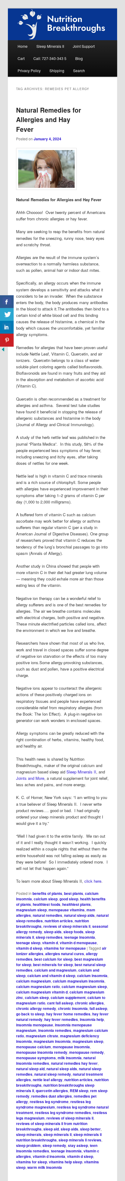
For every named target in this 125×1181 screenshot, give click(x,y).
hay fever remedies (61, 1019)
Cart (21, 58)
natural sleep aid (30, 1068)
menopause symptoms (36, 1057)
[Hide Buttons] (3, 351)
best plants (73, 893)
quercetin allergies (52, 1090)
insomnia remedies (54, 1030)
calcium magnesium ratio (38, 986)
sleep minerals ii (57, 1134)
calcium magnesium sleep (84, 986)
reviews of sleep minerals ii (66, 926)
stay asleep (78, 1145)
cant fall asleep (60, 1003)
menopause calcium (33, 1047)
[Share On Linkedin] (7, 327)
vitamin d (50, 942)
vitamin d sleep (29, 948)
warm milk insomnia (44, 1167)
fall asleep (98, 1008)
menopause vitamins (67, 910)
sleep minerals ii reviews (80, 1140)
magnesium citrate (42, 1036)
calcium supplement (68, 997)
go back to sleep (30, 1014)
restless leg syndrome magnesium (53, 1104)
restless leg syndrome (49, 1101)
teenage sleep (28, 942)
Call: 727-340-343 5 (49, 58)
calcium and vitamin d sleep (51, 975)
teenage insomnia (79, 937)
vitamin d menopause (78, 942)
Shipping (56, 70)
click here (92, 881)
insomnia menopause (34, 1025)
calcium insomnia (92, 975)
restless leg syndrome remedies (63, 1112)
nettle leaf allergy (47, 1079)
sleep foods (73, 931)
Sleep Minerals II (50, 46)
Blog (79, 58)
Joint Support (84, 46)
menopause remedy (86, 1052)
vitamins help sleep (65, 1162)
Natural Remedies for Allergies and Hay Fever (48, 119)
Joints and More (30, 778)
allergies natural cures (64, 953)
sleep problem (28, 1145)
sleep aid (51, 1129)
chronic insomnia (73, 1008)
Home (23, 46)
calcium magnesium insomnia (78, 981)
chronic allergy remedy (36, 1008)
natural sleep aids (79, 915)
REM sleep (79, 1090)
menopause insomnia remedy (41, 1052)
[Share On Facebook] (7, 301)
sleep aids (53, 931)
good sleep (68, 899)
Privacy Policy (29, 70)
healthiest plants (76, 904)
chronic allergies (89, 1003)
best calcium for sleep (53, 959)
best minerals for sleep (53, 964)
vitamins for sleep (31, 1162)
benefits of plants (47, 893)
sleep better (90, 1129)
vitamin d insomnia (49, 1156)
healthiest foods (46, 904)
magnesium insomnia (52, 1041)
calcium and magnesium (55, 970)
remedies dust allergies (51, 1096)
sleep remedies (49, 937)
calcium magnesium (33, 981)
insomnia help (92, 1019)
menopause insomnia (71, 1047)
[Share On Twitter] (7, 314)
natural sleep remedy (52, 1074)
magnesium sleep (31, 910)
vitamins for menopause (65, 948)
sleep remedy (54, 1145)
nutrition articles (59, 920)
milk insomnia (70, 1057)
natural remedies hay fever (74, 1063)
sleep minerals (29, 1134)
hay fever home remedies (68, 1014)
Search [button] (79, 70)
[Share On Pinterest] (7, 340)
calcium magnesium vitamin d (42, 992)
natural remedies (47, 915)
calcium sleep (46, 899)
